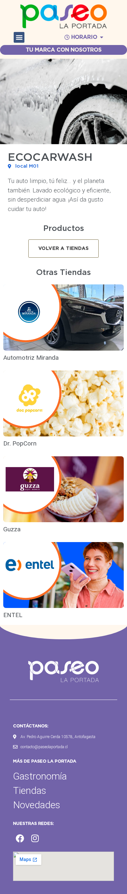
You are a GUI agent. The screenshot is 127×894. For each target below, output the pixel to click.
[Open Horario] (101, 37)
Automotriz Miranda (31, 357)
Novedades (36, 805)
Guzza (12, 529)
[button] (19, 37)
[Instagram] (35, 838)
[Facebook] (20, 838)
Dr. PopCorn (19, 443)
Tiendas (29, 790)
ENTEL (12, 615)
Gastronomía (40, 776)
